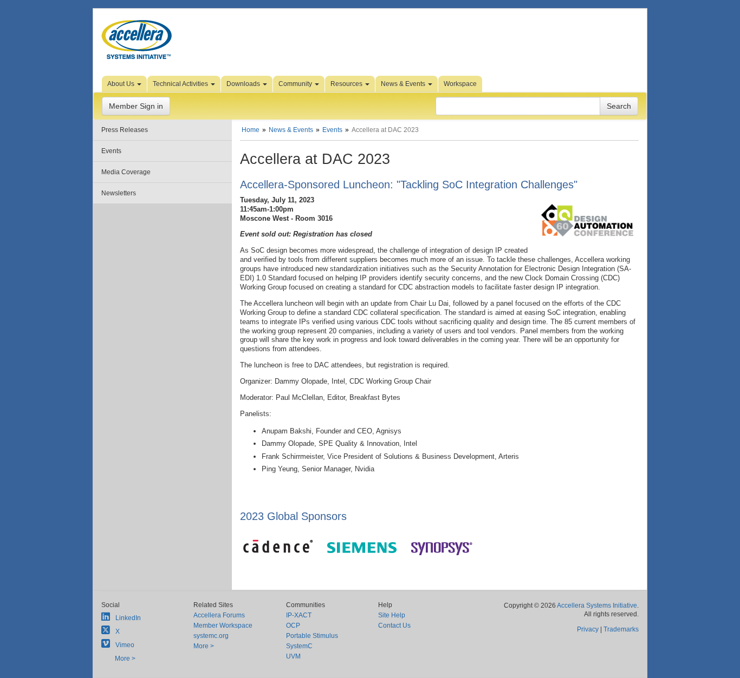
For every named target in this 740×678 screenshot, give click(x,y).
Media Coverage (126, 172)
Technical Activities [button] (181, 84)
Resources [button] (347, 84)
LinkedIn (128, 618)
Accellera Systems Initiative (597, 605)
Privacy (588, 629)
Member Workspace (222, 625)
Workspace (460, 84)
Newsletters (118, 193)
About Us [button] (121, 84)
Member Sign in (136, 106)
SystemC (299, 646)
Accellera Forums (219, 615)
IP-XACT (298, 615)
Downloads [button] (244, 84)
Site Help (391, 615)
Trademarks (621, 629)
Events (111, 151)
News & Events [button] (404, 84)
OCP (293, 625)
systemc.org (211, 636)
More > (125, 658)
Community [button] (296, 84)
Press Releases (124, 130)
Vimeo (124, 645)
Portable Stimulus (312, 636)
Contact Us (394, 625)
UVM (293, 656)
